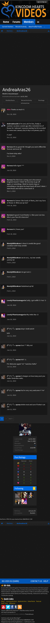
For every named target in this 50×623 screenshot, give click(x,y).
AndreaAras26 (12, 124)
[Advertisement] (25, 60)
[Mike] (18, 501)
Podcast (38, 601)
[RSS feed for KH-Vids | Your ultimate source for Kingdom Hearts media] (20, 607)
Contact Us (36, 581)
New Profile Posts (35, 26)
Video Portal (31, 601)
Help (45, 581)
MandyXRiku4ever (14, 243)
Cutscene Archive (11, 601)
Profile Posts (10, 100)
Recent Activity (26, 100)
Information (25, 103)
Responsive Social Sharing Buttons (11, 622)
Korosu (10, 147)
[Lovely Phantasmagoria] (24, 501)
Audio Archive (22, 601)
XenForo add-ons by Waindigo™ (11, 618)
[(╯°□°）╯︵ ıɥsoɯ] (18, 495)
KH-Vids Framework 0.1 (8, 612)
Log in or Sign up (41, 2)
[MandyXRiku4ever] (30, 495)
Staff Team (4, 603)
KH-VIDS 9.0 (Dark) (10, 581)
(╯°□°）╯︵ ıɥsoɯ (14, 329)
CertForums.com (29, 622)
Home (6, 22)
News (3, 601)
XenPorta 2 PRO (4, 519)
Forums (16, 22)
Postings (41, 100)
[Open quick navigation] (48, 31)
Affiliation (12, 603)
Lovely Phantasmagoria (16, 300)
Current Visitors (7, 26)
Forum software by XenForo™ (10, 610)
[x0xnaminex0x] (24, 495)
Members (28, 22)
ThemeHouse (29, 614)
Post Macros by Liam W (27, 610)
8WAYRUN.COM (27, 519)
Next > (11, 419)
